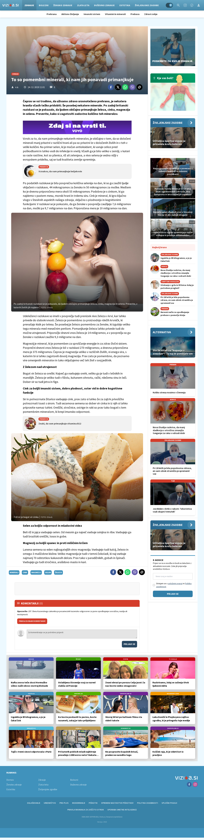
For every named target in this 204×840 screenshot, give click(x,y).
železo (58, 572)
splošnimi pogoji (175, 583)
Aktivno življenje (70, 14)
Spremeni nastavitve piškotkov (117, 803)
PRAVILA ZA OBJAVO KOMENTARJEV (32, 621)
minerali (14, 572)
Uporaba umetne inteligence (122, 809)
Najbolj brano (159, 247)
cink (25, 572)
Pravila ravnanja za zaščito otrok (85, 809)
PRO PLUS (64, 803)
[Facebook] (191, 5)
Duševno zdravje (104, 5)
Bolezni (44, 5)
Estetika (124, 5)
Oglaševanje (33, 803)
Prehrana (52, 14)
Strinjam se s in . (174, 585)
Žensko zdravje (62, 5)
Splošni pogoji (169, 803)
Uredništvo (50, 803)
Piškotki (93, 803)
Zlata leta (83, 5)
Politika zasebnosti (147, 803)
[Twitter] (118, 87)
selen (48, 572)
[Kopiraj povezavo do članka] (139, 87)
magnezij (36, 572)
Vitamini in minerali (115, 14)
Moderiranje (78, 803)
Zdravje (29, 5)
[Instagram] (185, 5)
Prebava (135, 14)
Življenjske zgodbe (147, 5)
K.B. (17, 87)
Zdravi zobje (150, 14)
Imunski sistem (92, 14)
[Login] (198, 5)
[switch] (169, 5)
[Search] (178, 5)
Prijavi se (129, 644)
